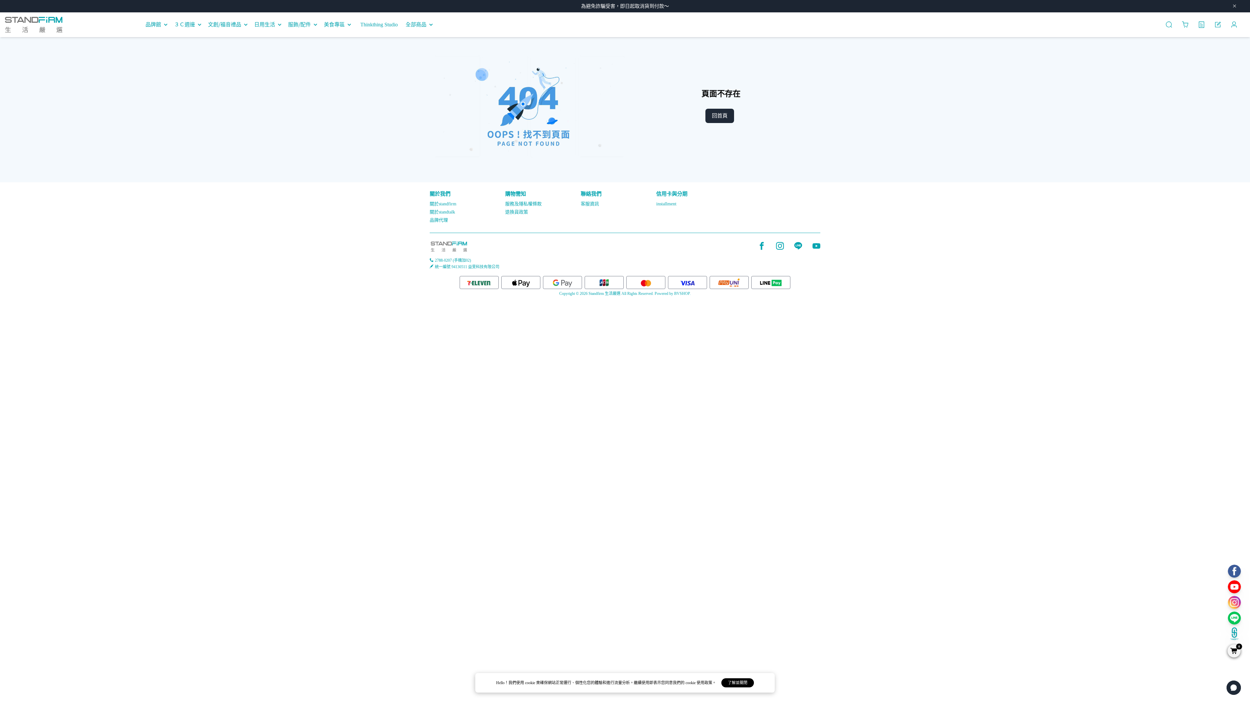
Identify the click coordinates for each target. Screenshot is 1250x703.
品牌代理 (439, 220)
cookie (530, 683)
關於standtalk (442, 212)
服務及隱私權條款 (523, 203)
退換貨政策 (516, 212)
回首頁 (720, 115)
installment (666, 203)
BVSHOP (682, 293)
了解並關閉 (737, 683)
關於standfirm (443, 203)
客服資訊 (590, 203)
